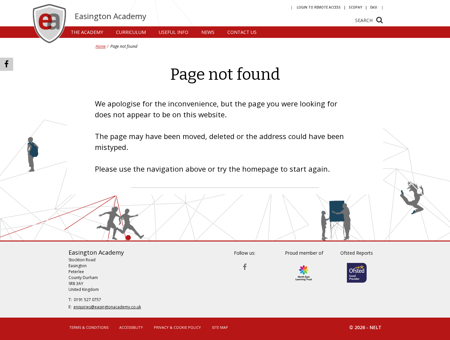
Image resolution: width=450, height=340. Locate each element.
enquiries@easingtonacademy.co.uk (107, 307)
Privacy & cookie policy (177, 327)
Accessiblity (131, 327)
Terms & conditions (88, 327)
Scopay (355, 7)
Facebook (244, 265)
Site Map (220, 327)
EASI (373, 7)
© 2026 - (365, 327)
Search (364, 20)
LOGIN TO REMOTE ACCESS (319, 7)
